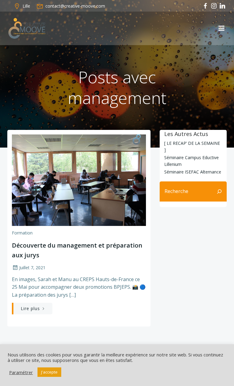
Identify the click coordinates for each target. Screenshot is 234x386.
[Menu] (221, 28)
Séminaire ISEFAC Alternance (192, 172)
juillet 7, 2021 (32, 267)
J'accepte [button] (49, 372)
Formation (22, 233)
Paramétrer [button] (21, 372)
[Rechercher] (219, 191)
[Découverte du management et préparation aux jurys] (79, 179)
